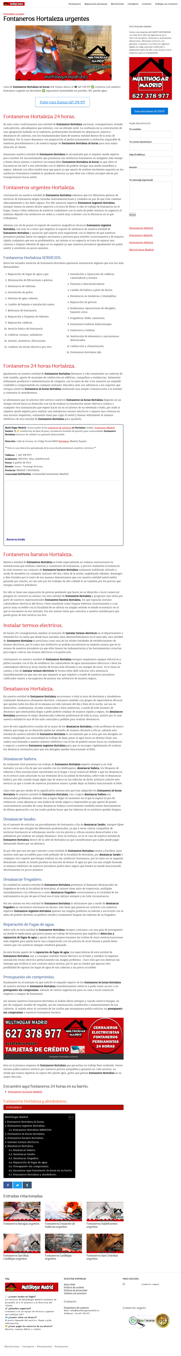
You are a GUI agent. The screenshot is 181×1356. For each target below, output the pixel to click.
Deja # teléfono (137, 154)
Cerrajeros (133, 3)
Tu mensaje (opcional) (141, 179)
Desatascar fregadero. (26, 1158)
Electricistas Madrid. (141, 249)
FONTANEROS (14, 1107)
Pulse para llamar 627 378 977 (62, 102)
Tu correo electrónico (140, 141)
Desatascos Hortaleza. (20, 1146)
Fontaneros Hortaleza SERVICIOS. (32, 1130)
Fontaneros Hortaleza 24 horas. (26, 1122)
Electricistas (117, 3)
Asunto (133, 167)
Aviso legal (69, 1284)
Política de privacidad (75, 1290)
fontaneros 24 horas (13, 13)
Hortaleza (64, 441)
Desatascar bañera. (24, 1150)
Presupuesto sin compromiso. (31, 1166)
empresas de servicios (59, 427)
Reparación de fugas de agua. (30, 1162)
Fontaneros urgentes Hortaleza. (26, 1125)
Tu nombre (135, 129)
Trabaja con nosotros (166, 3)
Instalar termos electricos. (23, 1142)
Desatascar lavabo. (24, 1154)
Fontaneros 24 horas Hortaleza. (26, 1134)
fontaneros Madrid (105, 427)
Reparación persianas (96, 3)
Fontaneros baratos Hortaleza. (25, 1138)
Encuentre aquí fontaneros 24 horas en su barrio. (42, 1170)
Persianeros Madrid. (141, 228)
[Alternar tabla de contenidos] (69, 1117)
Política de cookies (74, 1287)
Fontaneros (75, 3)
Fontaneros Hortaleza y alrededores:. (35, 1174)
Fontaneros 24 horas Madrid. (25, 1091)
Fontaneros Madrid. (141, 235)
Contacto (146, 3)
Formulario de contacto (76, 1307)
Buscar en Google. (15, 539)
